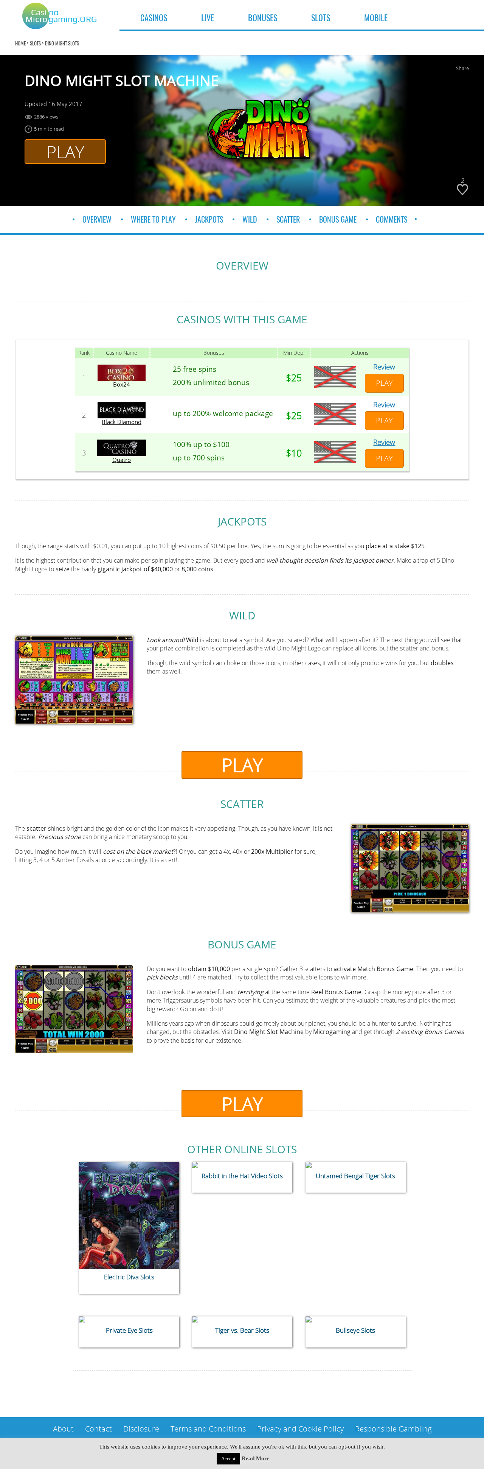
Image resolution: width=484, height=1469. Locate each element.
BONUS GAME (338, 219)
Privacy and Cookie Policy (300, 1429)
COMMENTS (391, 219)
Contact (98, 1429)
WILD (249, 219)
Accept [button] (228, 1458)
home (20, 43)
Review (384, 367)
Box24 (121, 384)
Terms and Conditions (208, 1429)
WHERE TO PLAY (153, 219)
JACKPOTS (209, 219)
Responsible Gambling (393, 1429)
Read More (256, 1458)
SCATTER (288, 219)
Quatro (121, 460)
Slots (35, 43)
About (63, 1429)
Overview (97, 219)
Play (65, 151)
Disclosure (141, 1429)
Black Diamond (121, 422)
